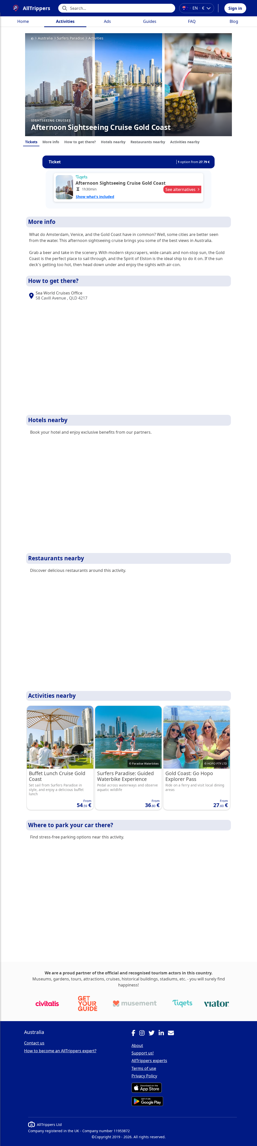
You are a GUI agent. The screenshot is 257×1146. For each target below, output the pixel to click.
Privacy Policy (144, 1076)
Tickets (31, 141)
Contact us (34, 1043)
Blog (234, 21)
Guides (149, 21)
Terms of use (144, 1068)
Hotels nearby (113, 141)
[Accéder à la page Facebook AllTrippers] (135, 1033)
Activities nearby (185, 141)
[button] (235, 8)
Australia (45, 38)
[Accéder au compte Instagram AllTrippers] (144, 1033)
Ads (107, 21)
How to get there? (80, 141)
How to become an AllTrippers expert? (60, 1051)
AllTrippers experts (149, 1060)
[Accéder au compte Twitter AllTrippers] (154, 1033)
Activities (65, 21)
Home (23, 21)
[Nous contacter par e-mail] (173, 1033)
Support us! (143, 1053)
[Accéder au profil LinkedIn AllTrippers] (163, 1033)
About (137, 1045)
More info (50, 141)
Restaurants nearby (148, 141)
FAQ (192, 21)
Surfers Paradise (70, 38)
